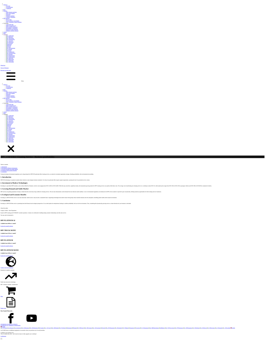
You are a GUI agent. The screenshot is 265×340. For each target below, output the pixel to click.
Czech (49, 328)
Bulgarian (35, 328)
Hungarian (112, 328)
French (82, 328)
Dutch (64, 328)
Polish (5, 328)
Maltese (163, 328)
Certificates (8, 8)
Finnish (75, 328)
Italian (126, 328)
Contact (5, 32)
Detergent (8, 14)
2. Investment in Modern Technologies (9, 168)
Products (5, 11)
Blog (4, 9)
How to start (8, 19)
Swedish (228, 328)
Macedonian (156, 328)
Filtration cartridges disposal (12, 30)
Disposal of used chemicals (12, 29)
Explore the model (5, 226)
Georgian (98, 328)
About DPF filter (9, 24)
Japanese (132, 328)
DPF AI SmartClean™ (11, 25)
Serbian (198, 328)
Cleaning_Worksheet (10, 17)
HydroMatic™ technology (12, 28)
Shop (4, 33)
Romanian (189, 328)
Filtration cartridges (10, 15)
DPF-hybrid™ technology (12, 27)
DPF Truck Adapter (10, 13)
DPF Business (6, 18)
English (3, 326)
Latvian (138, 328)
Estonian (70, 328)
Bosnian (27, 328)
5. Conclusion (4, 171)
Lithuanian (145, 328)
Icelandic (120, 328)
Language (5, 34)
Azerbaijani (18, 328)
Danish (57, 328)
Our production (9, 7)
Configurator (3, 336)
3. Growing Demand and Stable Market (9, 169)
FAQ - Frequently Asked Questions (14, 22)
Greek (103, 328)
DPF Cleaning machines (11, 12)
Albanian (11, 328)
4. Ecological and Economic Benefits (9, 170)
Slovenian (212, 328)
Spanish (220, 328)
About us (5, 4)
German (90, 328)
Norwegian (171, 328)
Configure (11, 226)
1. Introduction (4, 166)
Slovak (205, 328)
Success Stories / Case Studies (12, 20)
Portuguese (180, 328)
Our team (8, 6)
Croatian (42, 328)
